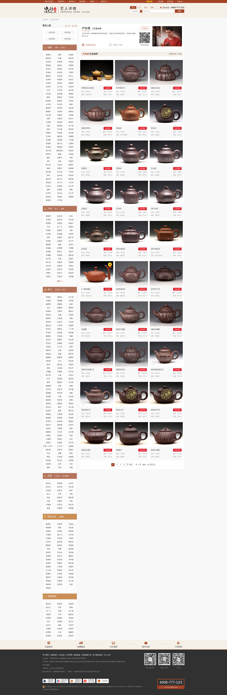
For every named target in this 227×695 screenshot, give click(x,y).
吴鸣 (48, 549)
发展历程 (53, 655)
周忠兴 (48, 315)
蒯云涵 (48, 325)
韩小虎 (48, 150)
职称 (152, 7)
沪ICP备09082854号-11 (73, 686)
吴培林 (59, 111)
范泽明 (71, 269)
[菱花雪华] (96, 112)
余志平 (59, 322)
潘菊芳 (59, 340)
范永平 (59, 389)
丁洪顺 (71, 140)
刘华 (59, 467)
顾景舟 (48, 55)
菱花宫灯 (120, 369)
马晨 (59, 375)
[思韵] (131, 152)
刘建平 (59, 158)
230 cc (179, 135)
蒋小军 (48, 375)
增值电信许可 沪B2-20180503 (116, 686)
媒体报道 (77, 655)
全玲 (59, 464)
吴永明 (59, 175)
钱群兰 (71, 223)
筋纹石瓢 (155, 450)
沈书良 (71, 483)
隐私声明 (62, 671)
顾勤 (59, 154)
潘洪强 (71, 379)
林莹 (71, 428)
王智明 (59, 414)
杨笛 (59, 411)
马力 (59, 361)
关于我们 (46, 655)
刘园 (71, 467)
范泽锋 (71, 133)
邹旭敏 (48, 248)
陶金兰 (71, 311)
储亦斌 (48, 584)
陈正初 (59, 216)
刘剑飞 (71, 79)
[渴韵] (96, 152)
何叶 (48, 161)
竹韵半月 (155, 289)
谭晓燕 (48, 414)
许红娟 (71, 220)
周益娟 (59, 255)
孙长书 (71, 505)
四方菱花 (120, 249)
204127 (109, 373)
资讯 (145, 7)
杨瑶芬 (59, 101)
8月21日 (52, 32)
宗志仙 (48, 343)
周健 (71, 336)
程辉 (48, 119)
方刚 (59, 396)
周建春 (71, 197)
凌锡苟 (48, 559)
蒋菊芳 (59, 97)
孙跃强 (48, 322)
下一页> (130, 465)
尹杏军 (48, 332)
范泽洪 (48, 329)
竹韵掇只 (120, 88)
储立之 (48, 607)
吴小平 (71, 241)
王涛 (48, 90)
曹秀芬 (71, 308)
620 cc (110, 255)
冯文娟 (59, 368)
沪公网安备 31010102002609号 (55, 686)
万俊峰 (59, 428)
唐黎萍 (48, 200)
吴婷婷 (59, 435)
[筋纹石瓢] (166, 434)
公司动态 (61, 655)
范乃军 (48, 259)
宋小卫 (59, 182)
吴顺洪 (59, 190)
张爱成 (59, 483)
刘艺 (71, 439)
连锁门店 (103, 1)
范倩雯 (59, 418)
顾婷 (48, 158)
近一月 (67, 26)
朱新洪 (71, 636)
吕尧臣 (71, 55)
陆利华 (59, 220)
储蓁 (71, 393)
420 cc (179, 376)
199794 (109, 132)
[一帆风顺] (96, 273)
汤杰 (59, 161)
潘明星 (48, 244)
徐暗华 (71, 629)
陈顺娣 (48, 393)
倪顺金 (59, 343)
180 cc (110, 94)
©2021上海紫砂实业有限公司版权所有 (94, 686)
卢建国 (48, 505)
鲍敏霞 (48, 386)
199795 (179, 333)
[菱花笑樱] (166, 313)
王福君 (71, 154)
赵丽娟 (59, 241)
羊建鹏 (48, 255)
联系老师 (145, 28)
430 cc (145, 135)
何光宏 (71, 396)
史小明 (71, 126)
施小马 (59, 179)
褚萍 (59, 407)
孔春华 (59, 276)
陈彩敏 (71, 332)
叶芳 (48, 379)
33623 (145, 172)
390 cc (179, 94)
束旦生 (71, 621)
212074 (144, 91)
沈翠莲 (71, 234)
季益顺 (48, 65)
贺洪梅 (59, 94)
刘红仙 (59, 193)
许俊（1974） (48, 446)
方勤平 (59, 311)
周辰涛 (48, 361)
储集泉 (48, 588)
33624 (179, 172)
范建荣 (48, 556)
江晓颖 (48, 372)
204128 (144, 373)
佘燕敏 (71, 276)
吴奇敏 (71, 559)
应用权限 (56, 671)
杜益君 (71, 343)
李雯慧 (71, 460)
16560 (110, 293)
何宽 (59, 350)
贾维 (71, 400)
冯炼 (71, 230)
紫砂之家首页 (49, 1)
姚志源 (71, 563)
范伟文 (71, 425)
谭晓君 (59, 304)
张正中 (71, 119)
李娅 (71, 318)
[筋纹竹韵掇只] (96, 354)
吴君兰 (71, 244)
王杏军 (71, 97)
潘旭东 (59, 382)
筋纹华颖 (120, 329)
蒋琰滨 (71, 129)
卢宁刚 (59, 200)
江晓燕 (48, 301)
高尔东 (59, 460)
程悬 (48, 368)
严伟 (48, 227)
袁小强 (71, 407)
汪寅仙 (71, 524)
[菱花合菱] (96, 434)
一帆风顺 (85, 289)
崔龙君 (59, 223)
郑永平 (71, 368)
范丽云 (71, 450)
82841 (110, 413)
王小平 (59, 347)
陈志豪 (59, 234)
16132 (145, 454)
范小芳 (71, 443)
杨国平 (48, 318)
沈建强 (71, 136)
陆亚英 (48, 411)
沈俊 (48, 501)
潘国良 (59, 297)
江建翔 (71, 143)
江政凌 (71, 322)
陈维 (71, 347)
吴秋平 (71, 252)
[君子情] (166, 193)
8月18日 (68, 39)
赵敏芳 (59, 230)
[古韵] (131, 193)
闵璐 (48, 168)
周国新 (59, 403)
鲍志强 (71, 58)
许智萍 (48, 220)
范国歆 (48, 143)
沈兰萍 (48, 389)
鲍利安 (59, 136)
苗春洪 (48, 443)
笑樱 (84, 329)
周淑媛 (59, 301)
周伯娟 (48, 182)
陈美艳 (59, 186)
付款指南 (160, 1)
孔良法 (48, 186)
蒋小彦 (48, 115)
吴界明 (59, 584)
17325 (179, 132)
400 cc (110, 135)
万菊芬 (71, 315)
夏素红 (71, 421)
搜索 (179, 11)
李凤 (71, 501)
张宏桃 (59, 379)
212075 (144, 293)
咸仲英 (59, 122)
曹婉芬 (48, 76)
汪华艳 (59, 457)
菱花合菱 (85, 450)
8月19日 (52, 39)
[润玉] (166, 112)
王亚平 (71, 625)
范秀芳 (71, 147)
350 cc (145, 416)
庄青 (59, 386)
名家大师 (96, 671)
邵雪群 (48, 618)
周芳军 (59, 400)
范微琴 (59, 262)
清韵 (84, 208)
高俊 (71, 158)
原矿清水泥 (158, 255)
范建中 (59, 168)
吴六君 (71, 297)
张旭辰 (71, 418)
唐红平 (59, 273)
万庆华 (59, 432)
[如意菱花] (131, 273)
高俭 (59, 259)
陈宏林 (48, 101)
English (179, 1)
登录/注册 (149, 1)
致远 (119, 128)
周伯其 (59, 197)
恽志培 (48, 407)
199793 (144, 333)
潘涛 (48, 382)
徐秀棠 (59, 62)
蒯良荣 (71, 497)
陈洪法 (48, 483)
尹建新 (59, 372)
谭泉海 (71, 531)
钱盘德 (48, 354)
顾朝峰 (48, 357)
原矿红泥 (88, 296)
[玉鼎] (166, 152)
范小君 (59, 172)
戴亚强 (71, 255)
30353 (145, 252)
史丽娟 (71, 446)
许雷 (59, 632)
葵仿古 (119, 410)
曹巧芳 (71, 411)
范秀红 (71, 266)
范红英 (59, 393)
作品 (133, 7)
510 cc (145, 255)
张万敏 (71, 389)
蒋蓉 (59, 55)
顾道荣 (59, 126)
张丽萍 (48, 311)
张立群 (71, 487)
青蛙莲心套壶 (87, 88)
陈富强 (48, 197)
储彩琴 (59, 266)
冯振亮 (48, 614)
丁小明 (71, 329)
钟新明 (59, 508)
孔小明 (59, 87)
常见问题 (170, 1)
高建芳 (71, 567)
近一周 (74, 26)
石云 (48, 494)
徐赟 (59, 611)
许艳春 (71, 115)
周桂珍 (59, 65)
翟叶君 (48, 450)
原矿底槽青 (123, 135)
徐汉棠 (48, 62)
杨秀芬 (71, 165)
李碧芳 (48, 552)
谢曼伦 (71, 111)
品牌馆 (92, 1)
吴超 (48, 497)
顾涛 (71, 104)
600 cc (145, 215)
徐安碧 (59, 72)
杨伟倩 (71, 179)
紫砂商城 (82, 1)
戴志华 (48, 350)
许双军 (71, 101)
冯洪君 (48, 347)
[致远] (131, 112)
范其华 (71, 87)
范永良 (48, 69)
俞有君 (71, 414)
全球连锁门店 (87, 655)
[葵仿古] (131, 394)
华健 (59, 58)
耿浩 (71, 216)
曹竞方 (59, 252)
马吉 (48, 308)
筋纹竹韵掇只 (87, 369)
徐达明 (59, 76)
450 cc (179, 215)
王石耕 (48, 122)
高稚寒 (71, 457)
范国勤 (48, 223)
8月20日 (68, 32)
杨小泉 (48, 165)
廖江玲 (71, 237)
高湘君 (48, 140)
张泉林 (48, 230)
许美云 (71, 375)
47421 (110, 172)
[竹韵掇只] (131, 72)
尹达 (48, 453)
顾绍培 (48, 58)
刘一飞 (59, 227)
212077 (109, 333)
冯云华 (71, 182)
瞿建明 (59, 308)
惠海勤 (71, 168)
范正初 (71, 372)
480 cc (179, 255)
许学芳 (48, 193)
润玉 (153, 128)
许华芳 (48, 104)
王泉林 (59, 318)
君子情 (154, 208)
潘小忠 (59, 143)
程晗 (71, 453)
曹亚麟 (48, 527)
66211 (179, 252)
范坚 (71, 435)
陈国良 (59, 69)
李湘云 (59, 439)
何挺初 (59, 119)
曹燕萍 (48, 108)
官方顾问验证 (98, 655)
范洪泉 (71, 552)
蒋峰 (48, 97)
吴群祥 (48, 79)
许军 (59, 494)
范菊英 (48, 252)
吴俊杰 (71, 150)
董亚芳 (48, 154)
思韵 (119, 168)
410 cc (179, 336)
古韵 (119, 208)
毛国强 (71, 65)
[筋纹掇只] (96, 394)
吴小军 (71, 186)
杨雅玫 (71, 357)
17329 (110, 252)
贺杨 (59, 315)
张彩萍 (71, 350)
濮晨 (59, 354)
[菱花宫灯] (131, 354)
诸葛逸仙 (59, 150)
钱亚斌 (48, 464)
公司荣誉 (69, 655)
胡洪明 (59, 108)
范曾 (59, 607)
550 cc (110, 175)
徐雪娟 (48, 147)
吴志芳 (59, 505)
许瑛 (71, 464)
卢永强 (59, 325)
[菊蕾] (131, 434)
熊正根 (48, 172)
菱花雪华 (85, 128)
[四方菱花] (131, 233)
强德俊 (59, 140)
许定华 (59, 165)
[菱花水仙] (166, 72)
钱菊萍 (71, 83)
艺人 (139, 7)
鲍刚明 (48, 432)
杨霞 (59, 453)
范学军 (59, 450)
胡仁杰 (48, 262)
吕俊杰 (48, 72)
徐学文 (48, 487)
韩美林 (59, 618)
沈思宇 (59, 490)
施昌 (59, 244)
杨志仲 (48, 179)
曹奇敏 (59, 147)
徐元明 (59, 104)
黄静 (48, 467)
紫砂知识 (71, 1)
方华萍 (59, 90)
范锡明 (71, 262)
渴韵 (84, 168)
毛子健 (59, 129)
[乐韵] (96, 233)
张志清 (48, 94)
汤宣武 (48, 276)
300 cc (145, 376)
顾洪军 (48, 400)
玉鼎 (153, 168)
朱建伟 (59, 115)
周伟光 (71, 403)
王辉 (71, 494)
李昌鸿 (71, 62)
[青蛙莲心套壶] (96, 72)
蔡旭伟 (71, 273)
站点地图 (90, 671)
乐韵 (84, 249)
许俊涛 (59, 336)
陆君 (48, 129)
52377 (145, 132)
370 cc (145, 94)
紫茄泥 (122, 94)
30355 (110, 91)
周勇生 (59, 329)
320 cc (145, 296)
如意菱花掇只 (157, 369)
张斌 (48, 237)
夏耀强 (59, 357)
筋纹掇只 (85, 410)
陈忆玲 (48, 425)
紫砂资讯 (61, 1)
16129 (145, 413)
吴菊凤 (71, 325)
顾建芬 (48, 336)
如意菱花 (120, 289)
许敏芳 (48, 269)
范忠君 (71, 361)
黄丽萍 (48, 216)
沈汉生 (48, 542)
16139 (179, 454)
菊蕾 (119, 450)
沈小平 (71, 193)
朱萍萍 (48, 421)
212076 (179, 293)
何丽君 (59, 443)
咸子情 (71, 90)
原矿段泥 (88, 94)
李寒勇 (71, 508)
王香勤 (71, 248)
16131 (110, 454)
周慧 (48, 457)
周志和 (59, 83)
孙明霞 (59, 248)
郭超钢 (59, 79)
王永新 (71, 382)
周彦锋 (59, 425)
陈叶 (71, 490)
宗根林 (48, 241)
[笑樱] (96, 313)
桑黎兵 (48, 111)
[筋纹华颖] (131, 313)
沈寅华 (48, 87)
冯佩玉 (48, 435)
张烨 (71, 304)
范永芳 (48, 340)
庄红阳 (71, 340)
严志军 (71, 172)
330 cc (145, 336)
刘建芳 (71, 161)
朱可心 (71, 76)
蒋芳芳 (71, 354)
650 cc (179, 175)
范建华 (48, 133)
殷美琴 (59, 497)
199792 (179, 91)
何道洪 (59, 524)
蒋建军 (71, 94)
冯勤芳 (59, 501)
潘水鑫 (59, 332)
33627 (145, 212)
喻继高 (71, 632)
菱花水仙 (155, 88)
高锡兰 (71, 259)
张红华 (71, 69)
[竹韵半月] (166, 273)
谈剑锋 (59, 421)
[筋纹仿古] (166, 394)
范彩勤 (48, 396)
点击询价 (108, 88)
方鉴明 (48, 439)
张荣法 (71, 227)
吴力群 (71, 432)
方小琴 (59, 446)
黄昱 (48, 364)
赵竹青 (59, 487)
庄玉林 (48, 136)
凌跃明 (48, 403)
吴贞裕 (48, 83)
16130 (179, 413)
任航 (48, 126)
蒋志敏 (48, 460)
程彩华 (59, 269)
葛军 (122, 661)
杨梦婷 (48, 304)
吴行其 (48, 266)
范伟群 (59, 133)
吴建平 (59, 237)
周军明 (71, 175)
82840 (179, 373)
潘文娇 (59, 364)
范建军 (48, 574)
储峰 (48, 190)
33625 (110, 212)
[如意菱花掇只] (166, 354)
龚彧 (71, 386)
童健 (48, 508)
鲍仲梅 (71, 549)
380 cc (110, 296)
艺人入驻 (107, 655)
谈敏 (71, 190)
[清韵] (96, 193)
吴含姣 (48, 234)
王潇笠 (71, 72)
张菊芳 (71, 364)
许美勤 (71, 301)
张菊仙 (48, 297)
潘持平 (71, 122)
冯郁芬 (48, 428)
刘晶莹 (48, 490)
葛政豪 (48, 418)
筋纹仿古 (155, 410)
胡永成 (71, 108)
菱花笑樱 (155, 329)
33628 (179, 212)
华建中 (48, 273)
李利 (48, 175)
